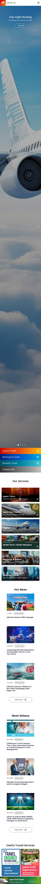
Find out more (33, 881)
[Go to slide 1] (16, 444)
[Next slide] (38, 226)
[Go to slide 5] (24, 444)
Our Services (20, 481)
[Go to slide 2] (18, 445)
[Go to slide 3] (20, 444)
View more (19, 700)
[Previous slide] (2, 226)
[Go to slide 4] (22, 444)
